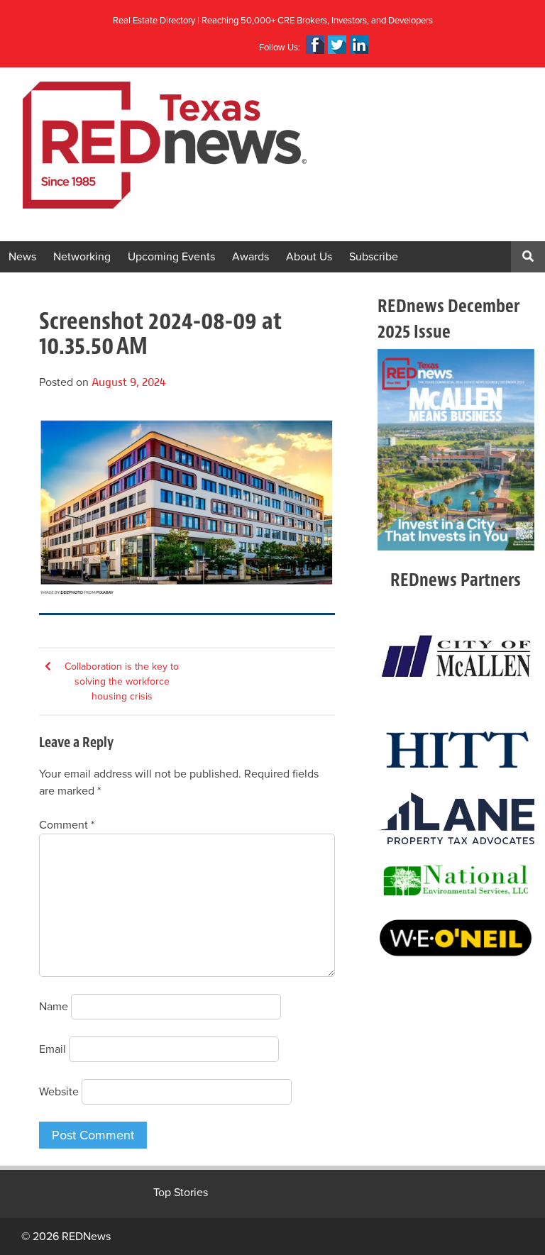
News (22, 257)
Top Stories (180, 1192)
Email (52, 1049)
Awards (250, 257)
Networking (82, 257)
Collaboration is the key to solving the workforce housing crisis (122, 681)
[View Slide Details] (456, 450)
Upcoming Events (171, 257)
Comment (66, 825)
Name (53, 1007)
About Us (309, 257)
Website (59, 1092)
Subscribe (373, 257)
